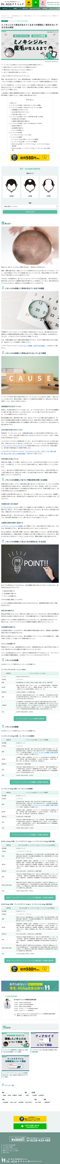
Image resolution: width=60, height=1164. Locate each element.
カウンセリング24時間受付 (28, 4)
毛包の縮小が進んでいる (19, 114)
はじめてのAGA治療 (9, 1145)
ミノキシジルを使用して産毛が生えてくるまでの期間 (26, 105)
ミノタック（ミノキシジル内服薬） (12, 526)
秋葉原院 (14, 1095)
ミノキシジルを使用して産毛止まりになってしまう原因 (26, 107)
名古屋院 (34, 1095)
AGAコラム (6, 1152)
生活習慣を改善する (17, 128)
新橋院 (20, 1095)
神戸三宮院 (38, 1102)
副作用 (19, 21)
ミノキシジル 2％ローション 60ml (21, 135)
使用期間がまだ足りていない (20, 110)
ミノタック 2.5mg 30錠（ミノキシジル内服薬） (25, 139)
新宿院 (4, 1095)
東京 (3, 1092)
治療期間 (26, 21)
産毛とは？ (14, 103)
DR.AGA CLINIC (37, 1161)
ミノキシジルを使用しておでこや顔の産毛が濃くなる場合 (27, 117)
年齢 (30, 203)
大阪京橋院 (20, 1102)
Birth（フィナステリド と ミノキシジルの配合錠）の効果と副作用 (30, 897)
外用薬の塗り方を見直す (19, 119)
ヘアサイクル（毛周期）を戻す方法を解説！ (32, 346)
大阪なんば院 (13, 1102)
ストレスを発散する (17, 130)
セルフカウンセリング (10, 1149)
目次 (27, 100)
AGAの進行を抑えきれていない (20, 112)
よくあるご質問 (8, 1147)
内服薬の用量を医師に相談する (21, 121)
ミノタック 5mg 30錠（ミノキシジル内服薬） (25, 141)
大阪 (3, 1099)
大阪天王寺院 (28, 1102)
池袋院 (9, 1095)
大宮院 (27, 1095)
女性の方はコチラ (43, 4)
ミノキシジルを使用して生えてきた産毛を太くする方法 (26, 123)
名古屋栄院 (41, 1095)
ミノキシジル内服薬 (16, 137)
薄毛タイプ (30, 173)
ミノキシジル (13, 21)
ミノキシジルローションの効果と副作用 (30, 718)
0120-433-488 (40, 1140)
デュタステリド (20, 446)
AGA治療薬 (5, 21)
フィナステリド (9, 446)
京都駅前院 (47, 1102)
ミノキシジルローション (9, 507)
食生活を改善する (17, 126)
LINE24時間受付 (36, 4)
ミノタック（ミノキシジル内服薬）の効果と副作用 (45, 752)
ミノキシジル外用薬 (16, 132)
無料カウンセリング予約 (10, 1151)
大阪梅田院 (5, 1102)
